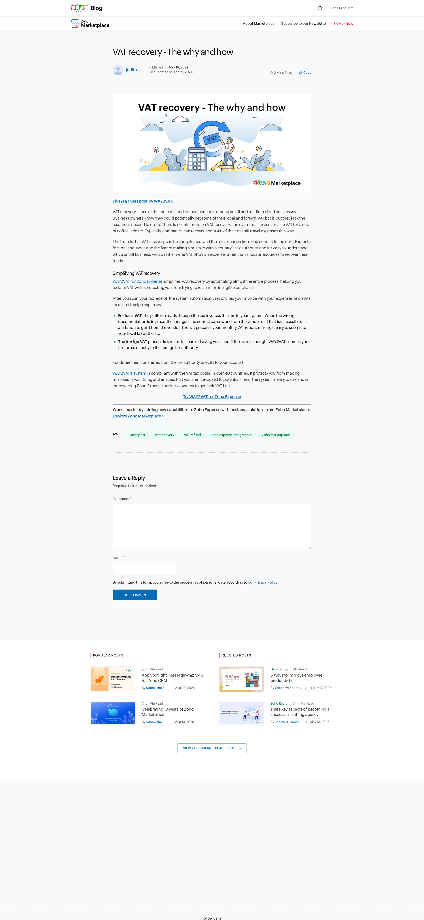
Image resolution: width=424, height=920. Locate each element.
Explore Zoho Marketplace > (138, 416)
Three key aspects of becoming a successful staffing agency (300, 712)
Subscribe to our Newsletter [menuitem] (304, 23)
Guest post (137, 435)
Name (118, 558)
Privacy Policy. (266, 582)
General (276, 669)
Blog (96, 8)
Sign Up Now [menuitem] (343, 23)
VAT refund (192, 435)
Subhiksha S (155, 688)
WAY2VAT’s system (129, 373)
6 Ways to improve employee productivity (296, 678)
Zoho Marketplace (276, 435)
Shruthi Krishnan (287, 722)
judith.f (133, 69)
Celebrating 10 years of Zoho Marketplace (167, 712)
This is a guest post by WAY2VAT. (143, 201)
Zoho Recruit (280, 703)
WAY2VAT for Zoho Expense (137, 281)
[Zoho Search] (320, 8)
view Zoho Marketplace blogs (210, 748)
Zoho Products (342, 8)
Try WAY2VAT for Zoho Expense (212, 396)
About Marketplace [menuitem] (258, 23)
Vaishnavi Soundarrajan (290, 688)
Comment (121, 499)
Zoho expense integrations (231, 435)
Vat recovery (164, 435)
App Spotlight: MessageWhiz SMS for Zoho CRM (172, 678)
